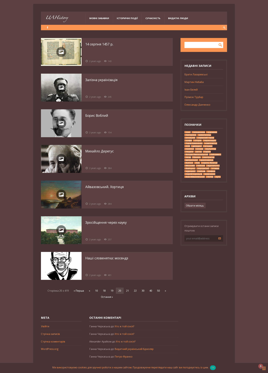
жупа (218, 177)
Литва (210, 177)
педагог (190, 152)
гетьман (208, 146)
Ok (213, 367)
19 (112, 290)
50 (158, 290)
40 (150, 290)
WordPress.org (49, 349)
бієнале (197, 157)
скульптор (211, 149)
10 (96, 290)
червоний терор (206, 138)
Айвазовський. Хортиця (104, 186)
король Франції (209, 163)
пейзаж (201, 171)
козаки (200, 149)
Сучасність (152, 18)
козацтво (190, 138)
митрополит (192, 160)
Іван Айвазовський (195, 177)
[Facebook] (47, 27)
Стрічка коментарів (53, 341)
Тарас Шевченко (194, 143)
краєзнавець (206, 160)
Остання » (107, 297)
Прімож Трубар (193, 97)
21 (127, 290)
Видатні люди (178, 18)
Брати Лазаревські (196, 74)
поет (188, 132)
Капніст (189, 163)
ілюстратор (208, 157)
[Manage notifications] (260, 366)
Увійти (45, 326)
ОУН (188, 146)
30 (143, 290)
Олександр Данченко (197, 104)
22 (135, 290)
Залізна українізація (101, 80)
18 (104, 290)
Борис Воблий (96, 115)
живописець (205, 135)
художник (212, 132)
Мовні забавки (99, 18)
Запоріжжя (191, 135)
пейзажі (201, 166)
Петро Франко (123, 356)
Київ (198, 163)
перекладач (210, 141)
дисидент (197, 146)
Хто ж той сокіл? (124, 326)
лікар (188, 157)
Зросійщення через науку (106, 222)
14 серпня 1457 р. (99, 44)
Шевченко (210, 174)
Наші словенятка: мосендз (106, 258)
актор (199, 152)
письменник (199, 132)
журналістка (214, 166)
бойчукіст (191, 168)
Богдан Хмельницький (197, 154)
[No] (264, 368)
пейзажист (215, 154)
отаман (215, 168)
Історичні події (127, 18)
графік (189, 141)
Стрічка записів (50, 334)
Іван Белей (191, 89)
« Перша (79, 290)
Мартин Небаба (194, 82)
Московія (190, 166)
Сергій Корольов (194, 174)
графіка (211, 171)
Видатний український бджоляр (134, 349)
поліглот (190, 149)
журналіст (191, 171)
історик (198, 141)
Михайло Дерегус (99, 151)
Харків (207, 152)
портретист (204, 168)
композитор (211, 143)
